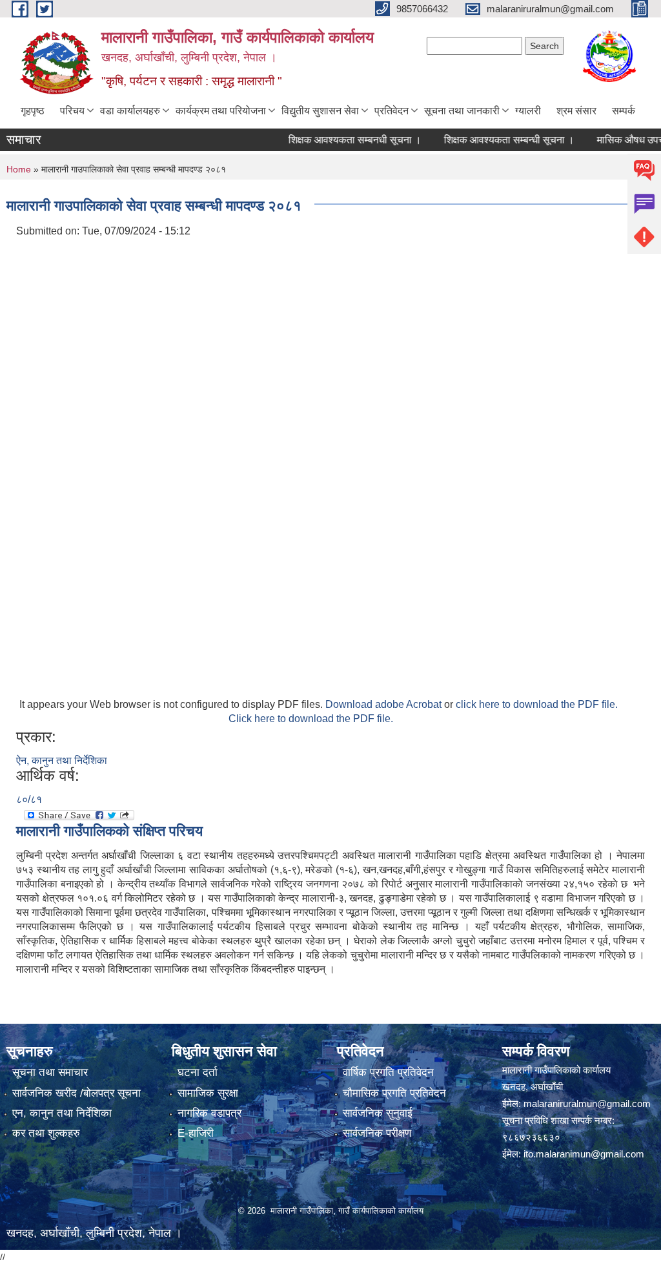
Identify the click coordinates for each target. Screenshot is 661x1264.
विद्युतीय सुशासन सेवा (320, 110)
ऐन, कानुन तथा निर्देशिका (61, 760)
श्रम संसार (576, 110)
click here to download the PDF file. (537, 704)
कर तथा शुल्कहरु (46, 1133)
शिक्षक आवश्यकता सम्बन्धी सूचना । (494, 139)
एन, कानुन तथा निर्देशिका (62, 1113)
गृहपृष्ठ (33, 110)
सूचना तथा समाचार (50, 1072)
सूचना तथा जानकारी (462, 110)
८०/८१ (29, 799)
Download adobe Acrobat (384, 704)
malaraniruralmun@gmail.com (587, 1103)
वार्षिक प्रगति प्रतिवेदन (388, 1072)
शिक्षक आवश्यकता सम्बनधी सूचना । (339, 139)
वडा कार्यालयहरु (130, 110)
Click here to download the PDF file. (311, 718)
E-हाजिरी (196, 1133)
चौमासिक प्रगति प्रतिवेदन (394, 1093)
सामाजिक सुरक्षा (208, 1093)
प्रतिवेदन (391, 110)
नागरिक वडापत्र (209, 1113)
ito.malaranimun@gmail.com (584, 1153)
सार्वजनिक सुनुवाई (377, 1113)
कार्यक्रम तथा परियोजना (221, 110)
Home (18, 169)
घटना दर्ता (198, 1072)
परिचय (72, 110)
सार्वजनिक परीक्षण (377, 1133)
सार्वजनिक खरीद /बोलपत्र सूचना (76, 1093)
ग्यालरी (528, 110)
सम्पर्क (623, 110)
